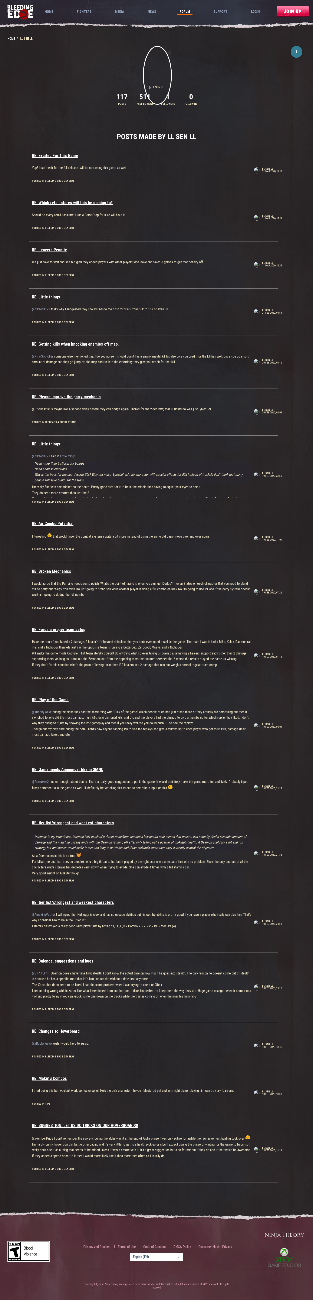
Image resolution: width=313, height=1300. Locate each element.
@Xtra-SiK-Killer (42, 356)
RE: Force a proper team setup (58, 629)
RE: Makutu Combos (49, 1078)
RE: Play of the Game (50, 699)
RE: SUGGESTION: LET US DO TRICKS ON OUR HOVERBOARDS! (85, 1125)
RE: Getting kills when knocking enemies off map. (75, 344)
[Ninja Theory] (284, 1235)
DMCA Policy (182, 1247)
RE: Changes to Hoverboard (56, 1031)
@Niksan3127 (41, 309)
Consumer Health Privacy (215, 1247)
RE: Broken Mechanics (51, 571)
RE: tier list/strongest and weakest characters (73, 822)
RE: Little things (46, 297)
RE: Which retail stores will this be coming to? (72, 202)
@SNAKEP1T (41, 973)
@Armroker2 (40, 782)
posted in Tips (41, 1103)
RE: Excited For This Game (55, 155)
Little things (68, 456)
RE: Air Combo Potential (52, 523)
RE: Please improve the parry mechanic (66, 396)
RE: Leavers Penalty (49, 249)
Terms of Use (127, 1247)
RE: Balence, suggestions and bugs (62, 961)
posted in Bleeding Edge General (53, 180)
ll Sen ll (267, 168)
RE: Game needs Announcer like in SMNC (67, 769)
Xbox (284, 1257)
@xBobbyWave (42, 712)
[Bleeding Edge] (20, 14)
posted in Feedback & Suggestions (54, 422)
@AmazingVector (43, 915)
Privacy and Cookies (96, 1247)
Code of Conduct (154, 1247)
